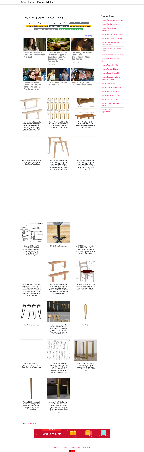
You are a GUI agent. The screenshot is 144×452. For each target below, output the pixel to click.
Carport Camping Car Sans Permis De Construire (111, 78)
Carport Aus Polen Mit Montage (112, 38)
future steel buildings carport (78, 23)
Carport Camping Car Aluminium (112, 55)
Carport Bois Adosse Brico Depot (112, 20)
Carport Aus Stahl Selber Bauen (112, 34)
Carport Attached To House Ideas (111, 60)
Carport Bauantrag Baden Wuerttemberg (110, 43)
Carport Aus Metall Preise (110, 69)
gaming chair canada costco (59, 26)
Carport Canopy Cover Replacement (109, 110)
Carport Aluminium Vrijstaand (111, 95)
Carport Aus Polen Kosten (110, 91)
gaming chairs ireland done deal (37, 26)
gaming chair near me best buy (80, 26)
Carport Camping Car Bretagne (112, 87)
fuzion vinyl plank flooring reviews (46, 29)
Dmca (56, 448)
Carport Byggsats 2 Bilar (110, 99)
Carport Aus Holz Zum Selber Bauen (111, 49)
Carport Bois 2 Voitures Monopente (109, 29)
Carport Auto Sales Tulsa (110, 65)
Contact (64, 448)
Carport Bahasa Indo (108, 83)
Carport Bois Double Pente (110, 24)
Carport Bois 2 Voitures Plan (111, 73)
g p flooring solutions (60, 23)
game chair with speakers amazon (40, 23)
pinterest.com (31, 423)
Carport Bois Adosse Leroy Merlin (110, 104)
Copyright (86, 448)
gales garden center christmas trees (70, 29)
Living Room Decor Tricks (36, 2)
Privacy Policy (75, 448)
